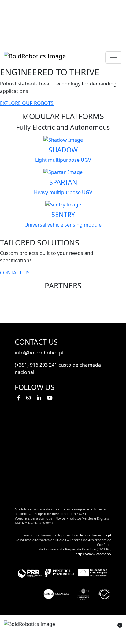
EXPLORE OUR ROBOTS (27, 103)
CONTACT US (15, 272)
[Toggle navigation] (113, 57)
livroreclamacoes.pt (95, 535)
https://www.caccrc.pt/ (93, 554)
